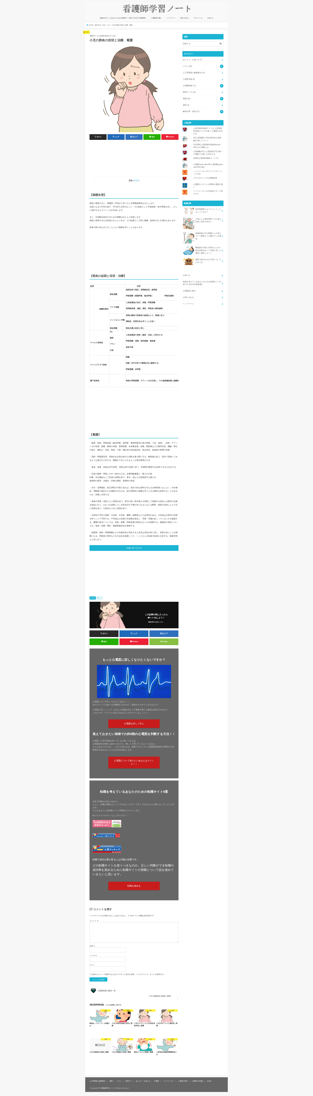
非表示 (136, 181)
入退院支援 (189, 79)
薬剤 (186, 105)
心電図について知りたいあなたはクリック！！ (134, 762)
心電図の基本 (183, 1081)
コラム (187, 66)
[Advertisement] (134, 159)
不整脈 (156, 1081)
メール (93, 955)
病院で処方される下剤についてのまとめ (208, 261)
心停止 (209, 1081)
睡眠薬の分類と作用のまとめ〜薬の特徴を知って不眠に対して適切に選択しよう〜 (208, 250)
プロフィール (198, 18)
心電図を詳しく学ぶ (134, 723)
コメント (94, 921)
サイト (92, 965)
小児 (93, 598)
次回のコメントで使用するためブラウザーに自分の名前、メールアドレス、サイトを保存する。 (128, 974)
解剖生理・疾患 (191, 111)
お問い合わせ (184, 18)
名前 (92, 946)
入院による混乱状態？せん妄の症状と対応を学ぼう (208, 220)
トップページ (170, 18)
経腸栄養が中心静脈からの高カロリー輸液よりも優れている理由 (208, 236)
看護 (186, 99)
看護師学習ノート (107, 1088)
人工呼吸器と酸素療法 (194, 73)
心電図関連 (189, 86)
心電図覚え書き (156, 18)
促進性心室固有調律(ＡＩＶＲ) (205, 158)
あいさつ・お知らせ (192, 60)
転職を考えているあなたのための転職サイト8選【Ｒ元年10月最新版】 (123, 18)
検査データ (189, 92)
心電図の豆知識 (197, 1081)
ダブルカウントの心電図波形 (205, 178)
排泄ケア (128, 1081)
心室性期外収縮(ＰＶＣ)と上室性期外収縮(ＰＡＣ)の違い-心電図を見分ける (208, 131)
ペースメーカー (168, 1081)
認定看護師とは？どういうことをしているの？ (208, 210)
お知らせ (210, 18)
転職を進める (134, 886)
